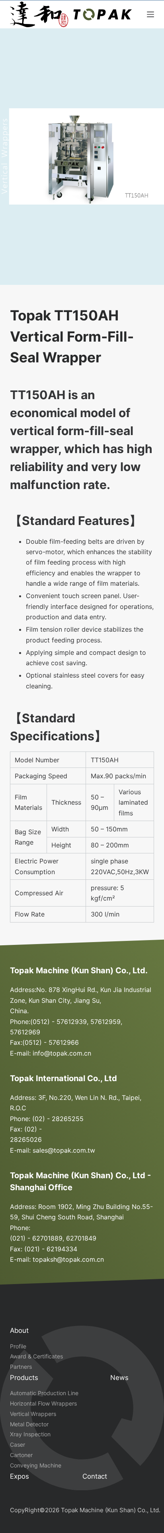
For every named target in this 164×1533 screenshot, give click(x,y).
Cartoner (21, 1454)
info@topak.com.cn (62, 1053)
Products (24, 1378)
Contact (94, 1476)
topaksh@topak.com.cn (68, 1259)
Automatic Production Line (44, 1393)
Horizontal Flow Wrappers (43, 1403)
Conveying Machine (35, 1465)
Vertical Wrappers (33, 1413)
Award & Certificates (36, 1356)
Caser (17, 1444)
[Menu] (150, 14)
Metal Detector (29, 1424)
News (119, 1378)
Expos (19, 1476)
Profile (18, 1346)
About (19, 1330)
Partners (21, 1366)
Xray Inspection (30, 1434)
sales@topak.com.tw (64, 1150)
